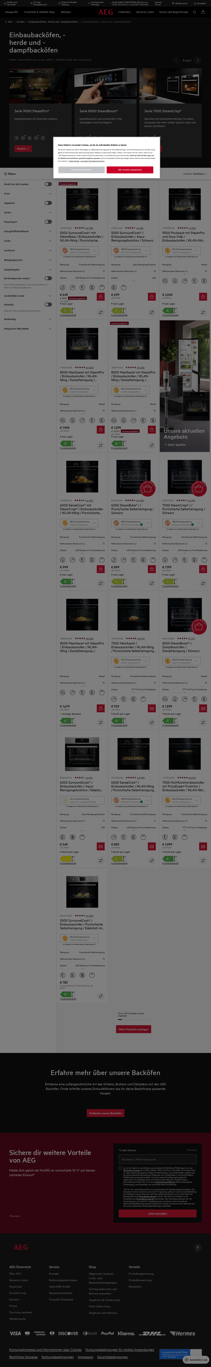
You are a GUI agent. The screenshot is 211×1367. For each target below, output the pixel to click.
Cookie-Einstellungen (81, 170)
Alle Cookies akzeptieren (130, 170)
